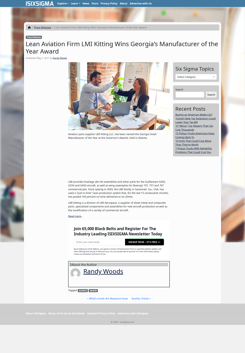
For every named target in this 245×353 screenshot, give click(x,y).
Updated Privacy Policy (101, 313)
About (123, 3)
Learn (74, 3)
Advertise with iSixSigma (133, 313)
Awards (93, 290)
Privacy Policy (109, 3)
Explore (62, 3)
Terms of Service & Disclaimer (66, 313)
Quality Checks (140, 298)
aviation (83, 290)
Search (179, 89)
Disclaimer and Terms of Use (94, 254)
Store (95, 3)
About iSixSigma (36, 313)
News (86, 3)
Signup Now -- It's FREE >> (144, 242)
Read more (74, 216)
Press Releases (42, 27)
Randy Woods (60, 58)
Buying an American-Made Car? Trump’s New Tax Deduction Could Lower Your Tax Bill (195, 118)
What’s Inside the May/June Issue (108, 298)
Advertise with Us (141, 3)
